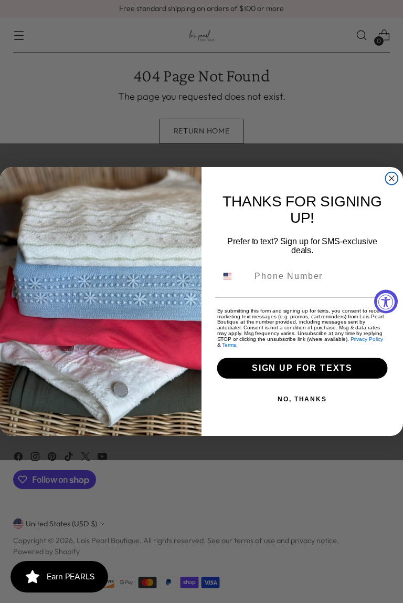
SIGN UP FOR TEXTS (302, 367)
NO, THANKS (302, 399)
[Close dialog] (392, 178)
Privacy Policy (367, 339)
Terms (229, 345)
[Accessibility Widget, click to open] (386, 302)
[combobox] (234, 276)
